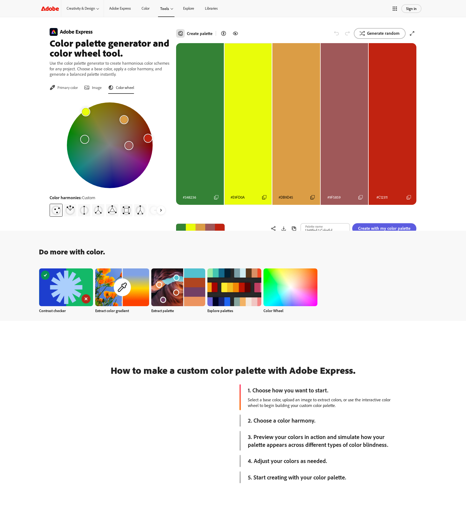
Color (145, 8)
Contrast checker (52, 310)
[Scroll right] (161, 210)
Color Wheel (273, 310)
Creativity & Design (81, 8)
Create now (66, 287)
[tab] (64, 87)
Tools (164, 8)
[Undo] (336, 33)
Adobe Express (120, 8)
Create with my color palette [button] (384, 214)
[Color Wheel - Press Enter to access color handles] (110, 145)
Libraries (211, 8)
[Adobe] (50, 8)
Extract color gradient (112, 310)
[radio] (56, 210)
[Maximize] (412, 33)
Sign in (411, 8)
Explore (188, 8)
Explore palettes (220, 310)
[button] (394, 8)
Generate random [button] (383, 33)
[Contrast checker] (223, 33)
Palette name (314, 212)
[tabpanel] (110, 157)
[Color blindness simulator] (235, 33)
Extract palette (162, 310)
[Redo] (347, 33)
